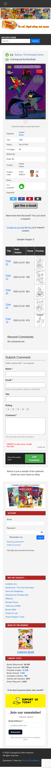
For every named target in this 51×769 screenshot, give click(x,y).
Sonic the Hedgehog (14, 591)
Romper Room (11, 602)
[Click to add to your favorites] (25, 122)
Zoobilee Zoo (11, 584)
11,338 (25, 670)
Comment (11, 415)
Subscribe (15, 732)
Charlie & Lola (11, 613)
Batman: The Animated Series (29, 55)
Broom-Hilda (10, 609)
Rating (8, 405)
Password (11, 528)
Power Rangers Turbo (14, 617)
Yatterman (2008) (13, 606)
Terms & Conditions (30, 760)
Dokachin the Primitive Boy (16, 595)
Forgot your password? (15, 542)
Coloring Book (25, 651)
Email (9, 380)
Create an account (15, 227)
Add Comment (34, 458)
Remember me (16, 537)
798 (25, 676)
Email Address (16, 721)
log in (30, 227)
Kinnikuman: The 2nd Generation (19, 587)
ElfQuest (9, 598)
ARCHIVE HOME (8, 37)
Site (7, 394)
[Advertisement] (25, 563)
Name (9, 369)
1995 (21, 140)
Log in (40, 537)
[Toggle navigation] (5, 3)
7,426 (22, 673)
